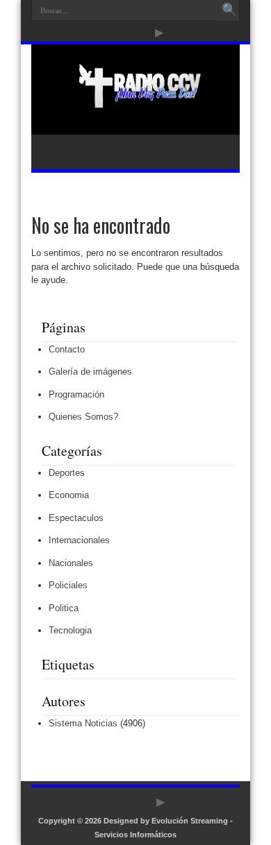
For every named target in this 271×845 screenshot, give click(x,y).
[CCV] (135, 100)
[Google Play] (159, 32)
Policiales (68, 585)
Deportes (67, 473)
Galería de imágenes (90, 371)
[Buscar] (229, 10)
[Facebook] (109, 32)
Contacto (67, 349)
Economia (69, 495)
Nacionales (71, 563)
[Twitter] (126, 32)
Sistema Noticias (83, 723)
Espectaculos (76, 518)
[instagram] (142, 32)
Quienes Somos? (83, 416)
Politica (64, 608)
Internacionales (79, 540)
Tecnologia (70, 630)
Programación (76, 394)
